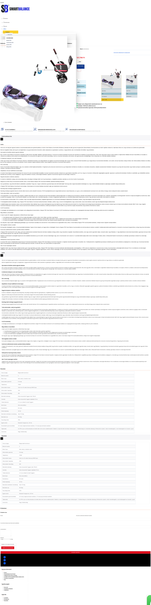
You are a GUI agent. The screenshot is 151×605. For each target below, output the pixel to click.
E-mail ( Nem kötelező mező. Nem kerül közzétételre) (9, 523)
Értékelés (2, 537)
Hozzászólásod (3, 529)
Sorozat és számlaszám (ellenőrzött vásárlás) (84, 515)
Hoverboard (9, 38)
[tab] (75, 137)
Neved (1, 515)
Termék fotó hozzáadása (7, 547)
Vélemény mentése (75, 552)
